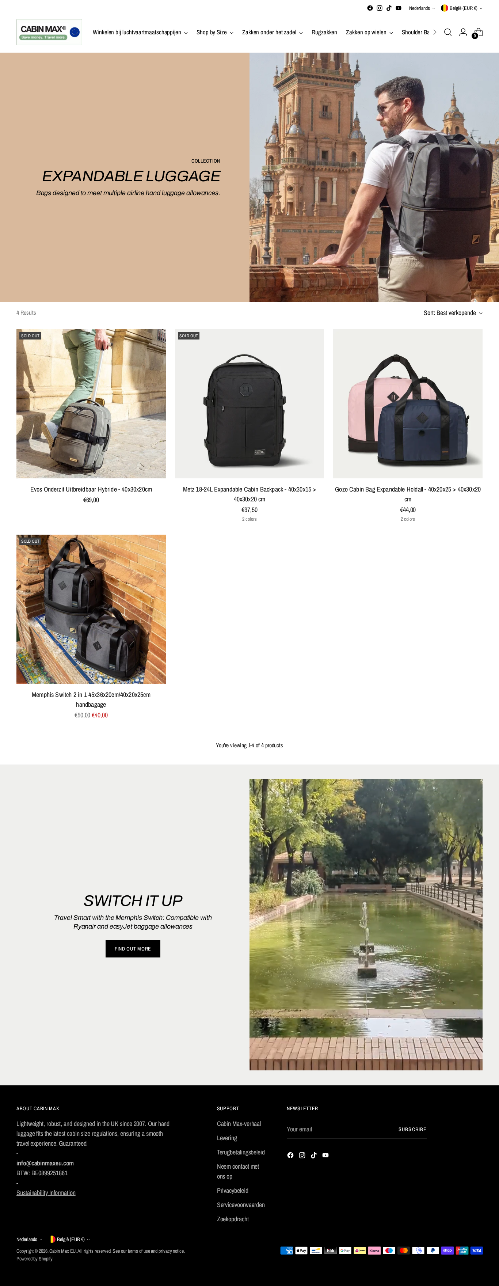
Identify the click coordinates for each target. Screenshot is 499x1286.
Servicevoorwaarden (241, 1204)
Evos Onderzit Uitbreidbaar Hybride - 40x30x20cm (91, 489)
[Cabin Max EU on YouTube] (398, 8)
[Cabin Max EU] (49, 32)
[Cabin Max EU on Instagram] (379, 8)
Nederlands (419, 8)
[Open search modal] (448, 32)
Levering (227, 1137)
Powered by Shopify (34, 1258)
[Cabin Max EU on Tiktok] (389, 8)
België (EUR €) (463, 8)
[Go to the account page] (463, 32)
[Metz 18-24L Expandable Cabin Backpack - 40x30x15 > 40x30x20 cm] (249, 403)
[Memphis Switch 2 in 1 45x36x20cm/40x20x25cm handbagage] (91, 609)
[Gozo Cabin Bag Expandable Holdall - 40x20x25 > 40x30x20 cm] (408, 403)
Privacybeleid (232, 1190)
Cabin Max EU (62, 1251)
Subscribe (412, 1129)
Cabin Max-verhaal (239, 1123)
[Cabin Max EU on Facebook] (370, 8)
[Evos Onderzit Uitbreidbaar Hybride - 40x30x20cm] (91, 403)
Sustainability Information (46, 1192)
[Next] (434, 32)
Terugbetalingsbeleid (241, 1152)
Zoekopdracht (233, 1219)
